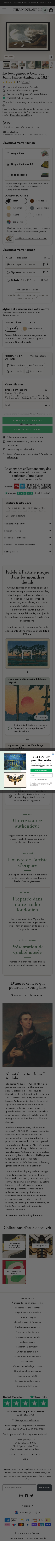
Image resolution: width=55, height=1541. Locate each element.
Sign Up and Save (41, 770)
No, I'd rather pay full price (41, 779)
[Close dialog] (53, 753)
